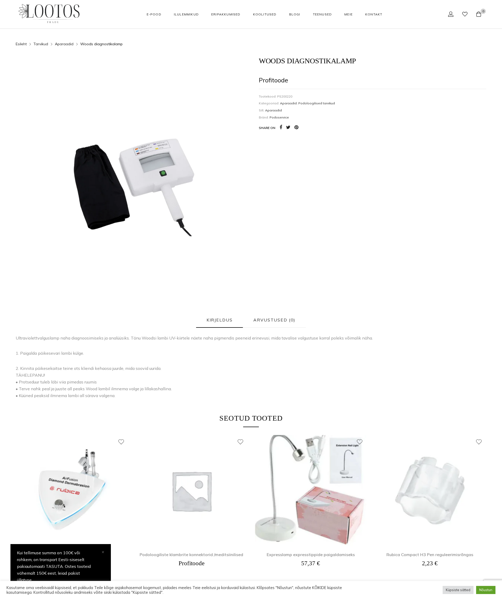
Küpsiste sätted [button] (458, 590)
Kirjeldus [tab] (220, 320)
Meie (348, 14)
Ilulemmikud (186, 14)
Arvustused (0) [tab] (274, 320)
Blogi (294, 14)
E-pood (154, 14)
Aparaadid (288, 103)
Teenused (322, 14)
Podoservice (279, 117)
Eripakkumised (226, 14)
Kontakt (373, 14)
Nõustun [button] (485, 590)
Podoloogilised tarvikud (316, 103)
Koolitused (265, 14)
